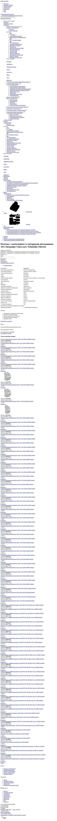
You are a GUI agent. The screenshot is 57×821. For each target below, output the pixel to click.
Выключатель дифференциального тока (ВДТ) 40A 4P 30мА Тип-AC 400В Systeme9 (22, 675)
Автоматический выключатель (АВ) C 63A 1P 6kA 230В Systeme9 (17, 492)
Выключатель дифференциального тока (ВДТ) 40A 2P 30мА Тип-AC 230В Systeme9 (22, 692)
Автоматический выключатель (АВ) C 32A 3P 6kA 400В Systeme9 (17, 343)
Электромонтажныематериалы (9, 228)
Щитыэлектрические (7, 193)
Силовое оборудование (9, 771)
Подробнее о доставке (6, 321)
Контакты (6, 3)
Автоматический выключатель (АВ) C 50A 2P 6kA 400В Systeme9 (17, 426)
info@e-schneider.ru (5, 812)
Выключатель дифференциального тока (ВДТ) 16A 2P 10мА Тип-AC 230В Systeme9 (22, 708)
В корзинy (3, 259)
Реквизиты (6, 799)
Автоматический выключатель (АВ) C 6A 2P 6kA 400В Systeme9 (17, 484)
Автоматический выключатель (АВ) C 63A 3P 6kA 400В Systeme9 (17, 567)
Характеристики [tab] (8, 265)
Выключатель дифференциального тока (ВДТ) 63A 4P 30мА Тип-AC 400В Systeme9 (22, 667)
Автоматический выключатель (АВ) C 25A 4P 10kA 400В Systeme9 (17, 600)
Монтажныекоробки (7, 177)
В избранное (4, 261)
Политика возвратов (9, 782)
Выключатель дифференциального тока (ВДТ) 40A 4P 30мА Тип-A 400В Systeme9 (21, 617)
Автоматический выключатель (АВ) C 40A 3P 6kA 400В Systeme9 (17, 584)
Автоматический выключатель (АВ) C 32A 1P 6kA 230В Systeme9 (17, 517)
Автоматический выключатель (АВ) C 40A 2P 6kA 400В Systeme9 (17, 434)
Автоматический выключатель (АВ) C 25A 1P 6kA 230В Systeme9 (17, 526)
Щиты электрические (9, 772)
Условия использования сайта (11, 785)
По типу (12, 29)
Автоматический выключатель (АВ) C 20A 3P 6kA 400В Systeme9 (17, 360)
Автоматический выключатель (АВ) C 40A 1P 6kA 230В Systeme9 (17, 509)
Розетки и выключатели (10, 768)
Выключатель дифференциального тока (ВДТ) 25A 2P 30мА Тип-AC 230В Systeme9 (22, 700)
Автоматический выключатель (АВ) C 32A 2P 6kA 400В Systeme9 (17, 442)
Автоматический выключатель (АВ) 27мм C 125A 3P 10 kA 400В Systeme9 (19, 717)
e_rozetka (3, 808)
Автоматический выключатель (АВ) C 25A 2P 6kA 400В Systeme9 (17, 451)
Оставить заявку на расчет (7, 263)
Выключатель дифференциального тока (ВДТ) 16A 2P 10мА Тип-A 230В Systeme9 (21, 642)
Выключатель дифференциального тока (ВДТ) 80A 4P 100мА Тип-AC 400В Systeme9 (22, 659)
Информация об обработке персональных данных (13, 815)
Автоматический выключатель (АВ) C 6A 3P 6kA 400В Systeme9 (17, 401)
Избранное (6, 25)
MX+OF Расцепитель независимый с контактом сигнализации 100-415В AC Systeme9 (22, 758)
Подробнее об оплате (6, 333)
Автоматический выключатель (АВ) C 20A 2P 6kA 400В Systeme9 (17, 459)
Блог (5, 10)
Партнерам (6, 9)
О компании (7, 7)
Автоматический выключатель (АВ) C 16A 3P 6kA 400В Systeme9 (17, 368)
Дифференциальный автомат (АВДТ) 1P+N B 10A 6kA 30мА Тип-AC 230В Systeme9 (22, 725)
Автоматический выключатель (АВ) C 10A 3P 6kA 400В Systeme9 (17, 384)
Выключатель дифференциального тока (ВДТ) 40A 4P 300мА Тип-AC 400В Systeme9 (22, 650)
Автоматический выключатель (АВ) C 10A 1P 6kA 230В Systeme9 (17, 550)
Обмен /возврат (7, 6)
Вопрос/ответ (7, 796)
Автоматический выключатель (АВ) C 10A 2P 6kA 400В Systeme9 (17, 476)
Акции (5, 780)
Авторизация (4, 14)
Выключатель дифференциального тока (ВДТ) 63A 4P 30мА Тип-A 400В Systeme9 (21, 609)
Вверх (2, 763)
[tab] (30, 265)
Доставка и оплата (8, 5)
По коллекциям (13, 30)
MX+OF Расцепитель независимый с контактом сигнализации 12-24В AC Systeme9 (22, 750)
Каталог (6, 791)
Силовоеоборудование (7, 179)
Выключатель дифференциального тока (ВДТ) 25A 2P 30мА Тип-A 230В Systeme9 (21, 634)
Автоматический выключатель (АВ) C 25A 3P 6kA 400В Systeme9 (17, 351)
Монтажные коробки (9, 770)
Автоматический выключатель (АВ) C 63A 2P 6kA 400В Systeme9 (17, 417)
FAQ (5, 11)
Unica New (26, 268)
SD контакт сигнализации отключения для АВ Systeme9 (15, 733)
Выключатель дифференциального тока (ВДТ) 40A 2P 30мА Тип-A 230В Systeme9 (21, 625)
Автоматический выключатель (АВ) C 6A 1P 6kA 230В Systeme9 (17, 559)
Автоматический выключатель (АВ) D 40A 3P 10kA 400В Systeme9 (18, 592)
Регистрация (11, 14)
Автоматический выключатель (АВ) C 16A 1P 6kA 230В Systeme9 (17, 542)
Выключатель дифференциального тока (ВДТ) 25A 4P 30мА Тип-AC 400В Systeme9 (22, 684)
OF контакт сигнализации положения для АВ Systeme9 (15, 742)
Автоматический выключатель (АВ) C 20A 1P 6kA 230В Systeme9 (17, 534)
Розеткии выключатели (7, 122)
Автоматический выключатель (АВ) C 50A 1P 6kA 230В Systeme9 (17, 501)
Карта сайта (7, 784)
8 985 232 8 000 (4, 1)
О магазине (6, 795)
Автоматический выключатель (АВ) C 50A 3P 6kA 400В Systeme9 (17, 575)
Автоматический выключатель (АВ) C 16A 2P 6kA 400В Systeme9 (17, 467)
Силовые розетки (8, 774)
